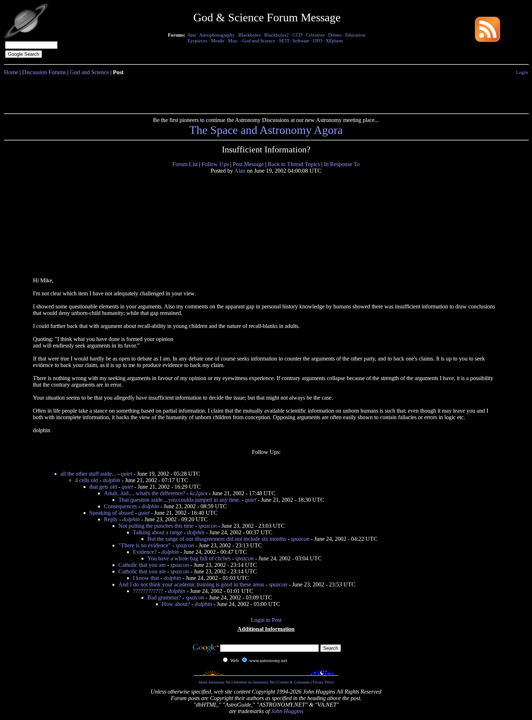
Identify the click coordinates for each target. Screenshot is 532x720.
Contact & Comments (294, 682)
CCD (297, 35)
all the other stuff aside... (88, 474)
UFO (317, 40)
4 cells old (86, 480)
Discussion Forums (44, 72)
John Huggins (287, 711)
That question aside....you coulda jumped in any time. (179, 500)
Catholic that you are (142, 565)
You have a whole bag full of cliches (189, 558)
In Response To (342, 164)
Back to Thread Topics (294, 164)
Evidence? (145, 552)
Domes (335, 35)
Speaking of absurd (111, 513)
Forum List (185, 164)
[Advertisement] (266, 93)
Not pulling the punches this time (156, 526)
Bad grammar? (164, 597)
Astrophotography (217, 35)
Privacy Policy (323, 682)
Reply (111, 519)
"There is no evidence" (144, 545)
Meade (217, 40)
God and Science (258, 40)
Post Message (248, 164)
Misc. (233, 40)
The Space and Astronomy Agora (266, 129)
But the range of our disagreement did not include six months (216, 539)
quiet (126, 474)
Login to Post (266, 620)
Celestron (315, 35)
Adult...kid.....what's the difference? (144, 493)
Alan (239, 171)
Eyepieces (197, 40)
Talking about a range (157, 532)
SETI (284, 40)
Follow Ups (215, 164)
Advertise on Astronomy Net (254, 682)
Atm (191, 35)
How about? (176, 604)
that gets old (103, 487)
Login (522, 72)
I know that (146, 578)
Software (300, 40)
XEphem (334, 40)
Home (11, 72)
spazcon (207, 526)
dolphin (111, 480)
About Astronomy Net (214, 682)
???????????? (148, 591)
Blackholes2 (276, 35)
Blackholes (249, 35)
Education (355, 35)
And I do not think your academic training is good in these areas (191, 584)
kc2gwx (198, 493)
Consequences (120, 506)
